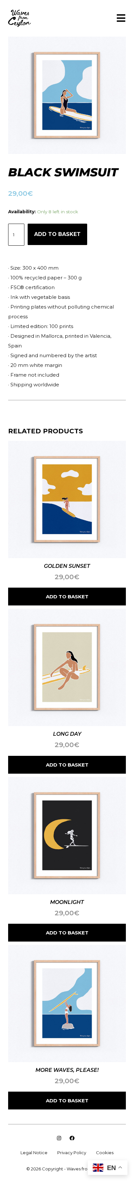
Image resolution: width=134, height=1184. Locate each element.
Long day (67, 734)
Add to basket (57, 234)
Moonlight (67, 902)
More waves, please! (67, 1070)
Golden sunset (67, 566)
